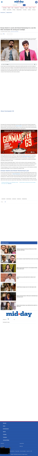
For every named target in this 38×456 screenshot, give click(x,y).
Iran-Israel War (9, 9)
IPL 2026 (4, 9)
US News (14, 9)
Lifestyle (4, 434)
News (4, 426)
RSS (31, 451)
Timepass (5, 437)
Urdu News (2, 446)
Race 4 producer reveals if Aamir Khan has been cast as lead (27, 258)
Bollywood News (19, 9)
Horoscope (33, 9)
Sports (4, 431)
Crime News (24, 9)
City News (29, 9)
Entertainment (3, 12)
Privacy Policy (17, 451)
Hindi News (2, 443)
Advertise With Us (12, 451)
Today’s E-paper (19, 3)
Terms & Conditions (23, 451)
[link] (2, 447)
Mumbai (4, 423)
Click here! (9, 183)
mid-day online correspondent (14, 31)
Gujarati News (22, 443)
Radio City (21, 446)
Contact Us (28, 451)
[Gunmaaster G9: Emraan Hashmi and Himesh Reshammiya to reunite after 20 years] (5, 451)
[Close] (9, 448)
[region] (19, 20)
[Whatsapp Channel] (7, 36)
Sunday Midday (6, 440)
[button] (4, 2)
